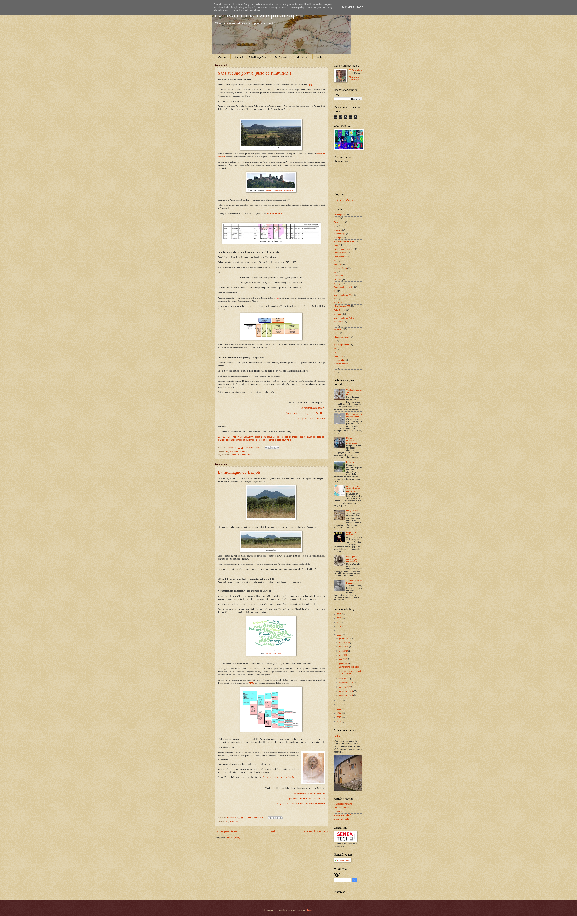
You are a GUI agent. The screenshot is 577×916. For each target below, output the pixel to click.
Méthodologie (339, 234)
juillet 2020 (344, 663)
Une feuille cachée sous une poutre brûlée (354, 392)
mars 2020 (344, 647)
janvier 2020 (344, 638)
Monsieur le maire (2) (343, 815)
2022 (339, 705)
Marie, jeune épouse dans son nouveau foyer (353, 558)
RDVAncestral (340, 257)
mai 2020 (343, 655)
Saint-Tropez (339, 310)
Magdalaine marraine (343, 804)
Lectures (321, 57)
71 (335, 348)
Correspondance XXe (343, 295)
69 (335, 291)
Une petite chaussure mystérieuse (351, 440)
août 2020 (343, 679)
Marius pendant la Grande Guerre (354, 415)
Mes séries (302, 57)
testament (243, 451)
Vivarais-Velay (340, 253)
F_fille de (350, 462)
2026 (339, 721)
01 (335, 352)
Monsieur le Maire (341, 819)
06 (335, 367)
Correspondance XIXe (343, 287)
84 (335, 371)
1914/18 (337, 264)
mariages (338, 237)
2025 (339, 717)
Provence (233, 451)
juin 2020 (343, 659)
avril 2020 (343, 651)
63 (335, 341)
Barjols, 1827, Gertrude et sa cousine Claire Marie (301, 803)
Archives (338, 279)
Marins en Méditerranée (344, 241)
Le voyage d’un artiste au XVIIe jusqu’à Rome (353, 488)
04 (335, 325)
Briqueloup (357, 70)
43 (335, 299)
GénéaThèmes (340, 268)
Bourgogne (338, 356)
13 (335, 260)
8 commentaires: (253, 447)
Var (279, 213)
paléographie (339, 360)
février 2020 (344, 643)
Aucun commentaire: (255, 818)
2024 (339, 713)
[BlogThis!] (269, 447)
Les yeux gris (352, 511)
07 (335, 272)
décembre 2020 (346, 695)
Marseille (338, 230)
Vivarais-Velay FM (342, 306)
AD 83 (251, 683)
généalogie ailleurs (342, 345)
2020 (339, 635)
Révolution (338, 276)
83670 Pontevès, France (242, 454)
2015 (339, 614)
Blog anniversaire (341, 337)
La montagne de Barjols (312, 408)
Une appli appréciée (342, 808)
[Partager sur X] (271, 447)
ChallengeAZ (257, 57)
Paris (336, 245)
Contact (238, 57)
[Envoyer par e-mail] (266, 447)
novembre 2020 (346, 691)
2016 (339, 618)
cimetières (338, 322)
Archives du (272, 213)
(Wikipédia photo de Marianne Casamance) (279, 190)
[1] (310, 85)
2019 (339, 631)
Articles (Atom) (233, 837)
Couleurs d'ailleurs (346, 200)
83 (227, 451)
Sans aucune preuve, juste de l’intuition (305, 413)
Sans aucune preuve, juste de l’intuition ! (254, 73)
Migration (338, 314)
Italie (336, 333)
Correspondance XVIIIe (344, 318)
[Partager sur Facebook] (274, 447)
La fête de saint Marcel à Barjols (309, 793)
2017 (339, 622)
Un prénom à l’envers (351, 533)
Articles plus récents (227, 831)
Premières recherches (343, 249)
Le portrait (338, 811)
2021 (339, 701)
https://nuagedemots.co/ (273, 653)
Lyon (336, 218)
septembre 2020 (346, 683)
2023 (339, 709)
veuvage (337, 283)
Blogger (309, 910)
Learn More (347, 7)
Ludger (337, 736)
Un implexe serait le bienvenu (311, 418)
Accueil (222, 57)
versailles (338, 302)
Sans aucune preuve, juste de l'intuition (279, 777)
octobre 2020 (345, 687)
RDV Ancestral (281, 57)
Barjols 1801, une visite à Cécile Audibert (305, 798)
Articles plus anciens (315, 831)
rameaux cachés (341, 364)
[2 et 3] (224, 437)
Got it (360, 7)
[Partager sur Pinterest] (277, 447)
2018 (339, 627)
